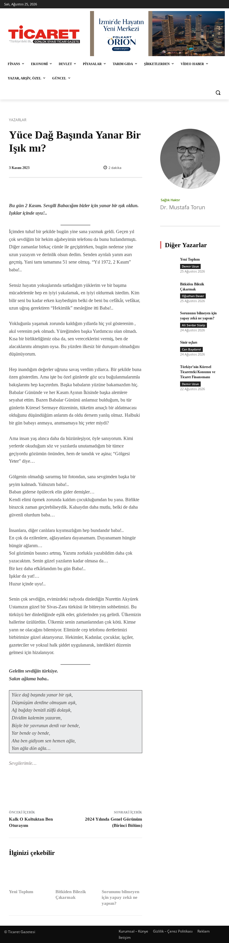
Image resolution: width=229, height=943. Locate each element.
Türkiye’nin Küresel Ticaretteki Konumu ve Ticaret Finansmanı (197, 372)
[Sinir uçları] (168, 348)
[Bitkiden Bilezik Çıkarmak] (75, 875)
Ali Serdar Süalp (193, 325)
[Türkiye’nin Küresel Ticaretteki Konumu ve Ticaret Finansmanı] (168, 372)
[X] (65, 787)
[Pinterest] (78, 787)
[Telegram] (106, 787)
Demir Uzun (190, 266)
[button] (218, 93)
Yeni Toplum (21, 891)
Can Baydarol (191, 349)
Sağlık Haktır (170, 200)
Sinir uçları (188, 342)
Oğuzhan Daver (193, 296)
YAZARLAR (17, 119)
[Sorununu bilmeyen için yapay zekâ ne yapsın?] (122, 875)
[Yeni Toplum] (29, 875)
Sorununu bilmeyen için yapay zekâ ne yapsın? (120, 897)
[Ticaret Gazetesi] (44, 34)
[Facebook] (51, 787)
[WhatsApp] (92, 787)
